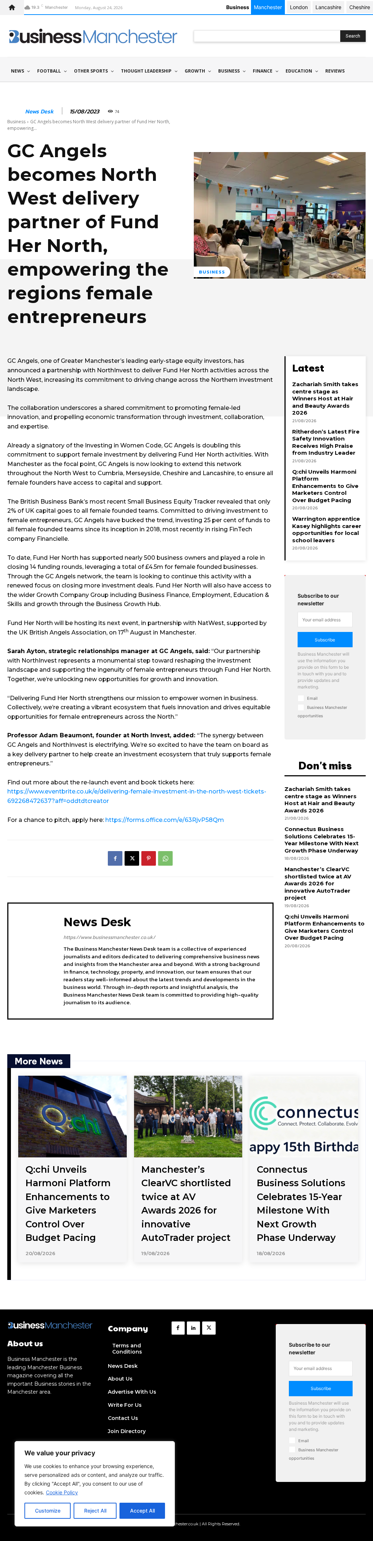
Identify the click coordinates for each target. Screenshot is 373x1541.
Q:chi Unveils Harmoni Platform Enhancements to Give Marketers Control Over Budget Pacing (325, 486)
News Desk (39, 111)
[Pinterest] (148, 858)
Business (16, 122)
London (299, 7)
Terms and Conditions (127, 1348)
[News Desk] (15, 111)
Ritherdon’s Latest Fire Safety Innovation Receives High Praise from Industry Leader (326, 442)
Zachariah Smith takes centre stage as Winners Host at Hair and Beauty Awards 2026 (325, 398)
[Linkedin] (193, 1328)
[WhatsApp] (165, 858)
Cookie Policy (62, 1492)
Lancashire (328, 7)
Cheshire (359, 7)
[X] (132, 858)
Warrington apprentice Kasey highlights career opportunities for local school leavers (326, 529)
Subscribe (325, 640)
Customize (47, 1510)
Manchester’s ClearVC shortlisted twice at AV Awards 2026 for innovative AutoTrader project (317, 883)
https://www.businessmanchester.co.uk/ (109, 937)
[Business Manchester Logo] (93, 36)
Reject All (95, 1510)
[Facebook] (115, 858)
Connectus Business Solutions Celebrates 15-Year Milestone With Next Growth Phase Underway (321, 840)
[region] (95, 1483)
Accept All (142, 1510)
